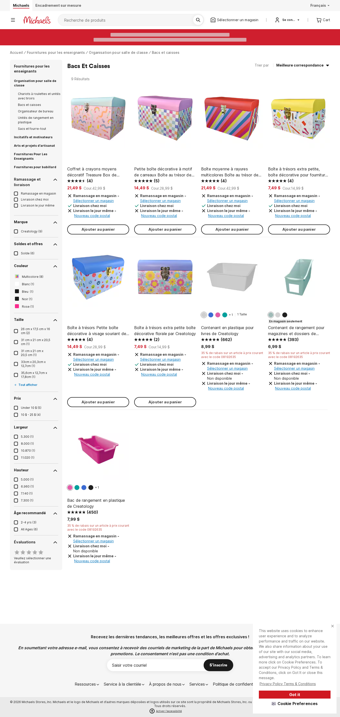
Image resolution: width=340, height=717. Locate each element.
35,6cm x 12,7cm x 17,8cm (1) (34, 375)
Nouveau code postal (92, 216)
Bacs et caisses (165, 52)
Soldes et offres (28, 244)
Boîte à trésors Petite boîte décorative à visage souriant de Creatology (96, 331)
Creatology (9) (31, 231)
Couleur (21, 266)
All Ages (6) (29, 529)
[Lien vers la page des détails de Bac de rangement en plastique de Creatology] (98, 451)
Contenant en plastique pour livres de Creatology (227, 330)
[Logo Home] (37, 20)
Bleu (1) (27, 291)
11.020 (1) (27, 457)
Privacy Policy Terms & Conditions (288, 684)
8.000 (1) (27, 443)
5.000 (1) (27, 479)
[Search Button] (198, 20)
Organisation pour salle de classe (118, 52)
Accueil (16, 52)
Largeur (21, 427)
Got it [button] (294, 694)
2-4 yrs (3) (28, 522)
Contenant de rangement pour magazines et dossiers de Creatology (296, 331)
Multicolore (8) (32, 277)
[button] (295, 704)
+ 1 (231, 315)
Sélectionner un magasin (93, 201)
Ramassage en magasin (38, 193)
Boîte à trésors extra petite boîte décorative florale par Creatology (165, 330)
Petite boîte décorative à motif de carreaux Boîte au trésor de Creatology (163, 172)
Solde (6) (27, 253)
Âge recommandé (30, 513)
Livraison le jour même (38, 205)
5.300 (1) (27, 436)
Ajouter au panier (98, 229)
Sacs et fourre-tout (32, 129)
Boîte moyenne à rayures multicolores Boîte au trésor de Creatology (229, 172)
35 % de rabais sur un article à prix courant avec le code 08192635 (232, 355)
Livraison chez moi (35, 199)
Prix (17, 398)
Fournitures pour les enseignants (56, 52)
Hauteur (21, 470)
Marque (21, 222)
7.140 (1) (27, 493)
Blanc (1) (28, 284)
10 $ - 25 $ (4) (31, 415)
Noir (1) (27, 299)
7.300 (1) (27, 500)
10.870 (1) (28, 450)
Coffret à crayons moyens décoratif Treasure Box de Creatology (91, 172)
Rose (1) (28, 306)
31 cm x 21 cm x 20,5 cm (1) (32, 353)
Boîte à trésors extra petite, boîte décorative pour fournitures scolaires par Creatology (298, 172)
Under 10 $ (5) (31, 408)
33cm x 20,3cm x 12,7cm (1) (33, 364)
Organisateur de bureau (35, 111)
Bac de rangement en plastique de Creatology (96, 503)
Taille (19, 319)
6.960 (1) (27, 486)
